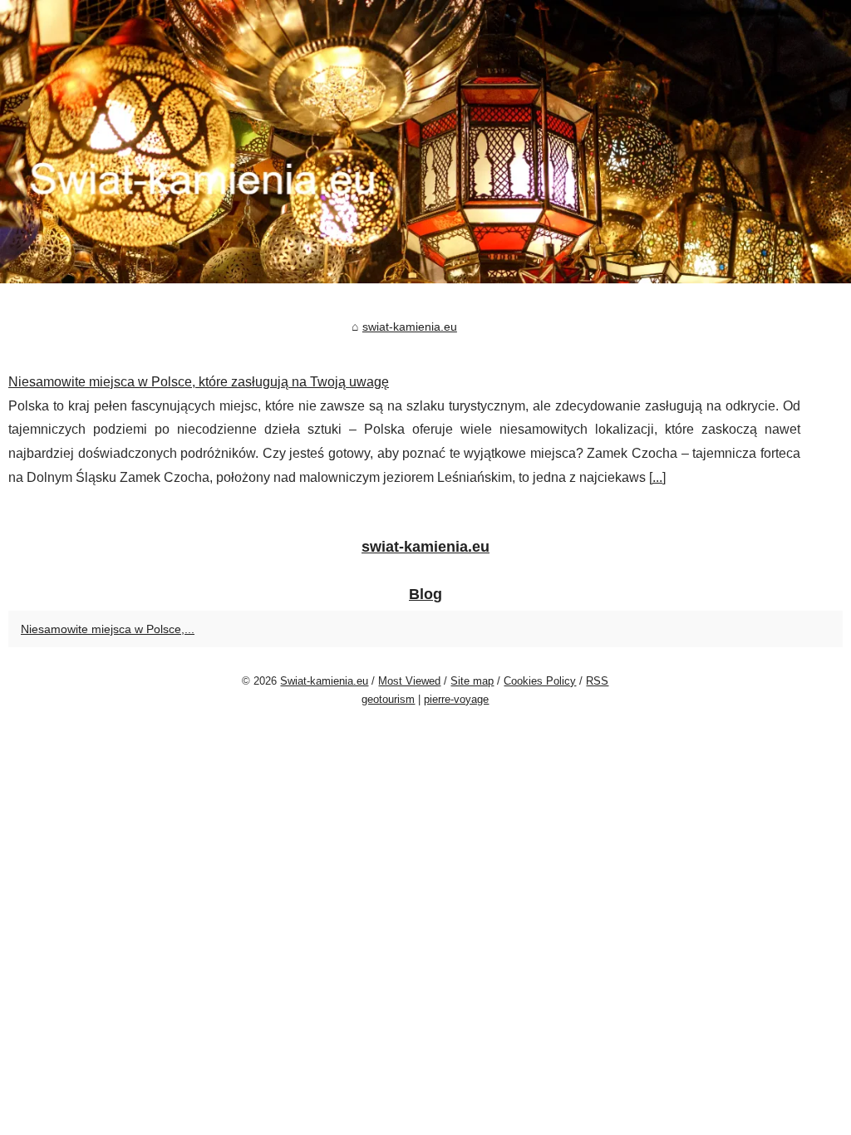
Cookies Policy (540, 681)
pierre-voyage (456, 699)
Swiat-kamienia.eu (324, 681)
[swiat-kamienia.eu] (425, 141)
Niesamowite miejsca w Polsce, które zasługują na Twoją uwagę (198, 382)
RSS (597, 681)
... (657, 477)
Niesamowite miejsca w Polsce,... (107, 629)
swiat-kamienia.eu (409, 326)
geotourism (388, 699)
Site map (472, 681)
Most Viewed (409, 681)
